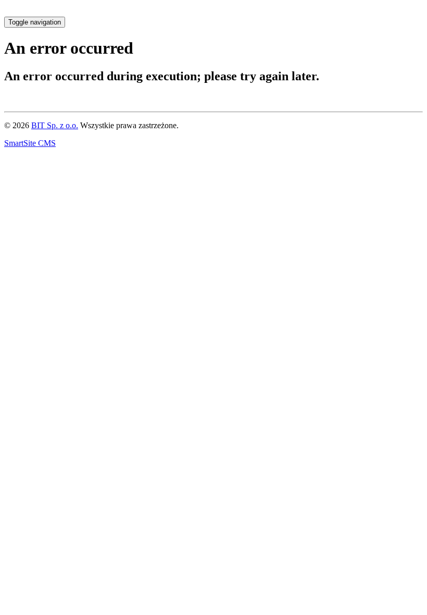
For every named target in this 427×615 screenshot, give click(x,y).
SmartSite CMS (30, 143)
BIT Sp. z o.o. (54, 125)
